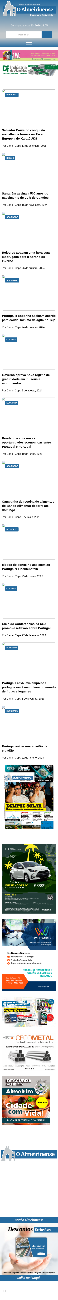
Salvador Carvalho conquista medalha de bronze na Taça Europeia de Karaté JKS (23, 134)
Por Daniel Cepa (11, 145)
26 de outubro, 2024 (33, 268)
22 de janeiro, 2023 (33, 757)
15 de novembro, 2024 (34, 205)
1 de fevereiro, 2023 (33, 698)
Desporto (11, 95)
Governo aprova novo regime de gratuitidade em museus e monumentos (26, 379)
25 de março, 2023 (32, 576)
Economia (11, 403)
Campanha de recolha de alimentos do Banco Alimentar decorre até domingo (28, 506)
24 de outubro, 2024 (33, 327)
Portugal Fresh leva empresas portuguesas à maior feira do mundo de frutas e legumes (29, 687)
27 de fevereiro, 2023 (34, 635)
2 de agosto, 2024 (32, 390)
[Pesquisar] (47, 34)
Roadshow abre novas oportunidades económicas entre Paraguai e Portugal (26, 442)
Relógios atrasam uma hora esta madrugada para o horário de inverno (26, 257)
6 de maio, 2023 (31, 517)
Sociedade (12, 217)
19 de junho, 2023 (32, 454)
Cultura (11, 339)
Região (10, 158)
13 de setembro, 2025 (34, 145)
